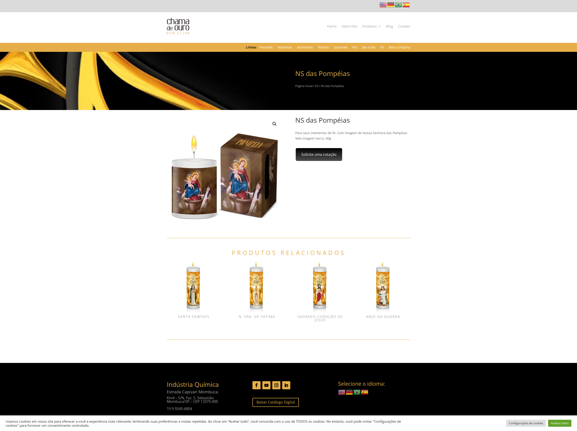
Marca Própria (399, 47)
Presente (266, 47)
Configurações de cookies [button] (526, 423)
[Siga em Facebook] (256, 385)
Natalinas (285, 47)
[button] (274, 124)
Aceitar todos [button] (560, 423)
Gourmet (340, 47)
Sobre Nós (349, 26)
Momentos (305, 47)
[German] (391, 4)
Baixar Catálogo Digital (275, 402)
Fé (382, 47)
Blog (389, 26)
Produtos (369, 26)
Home (332, 26)
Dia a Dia (369, 47)
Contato (404, 26)
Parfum (323, 47)
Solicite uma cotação (319, 154)
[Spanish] (406, 4)
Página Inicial (304, 86)
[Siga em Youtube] (266, 385)
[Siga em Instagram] (276, 385)
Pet (354, 47)
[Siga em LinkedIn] (286, 385)
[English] (383, 4)
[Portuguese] (399, 4)
